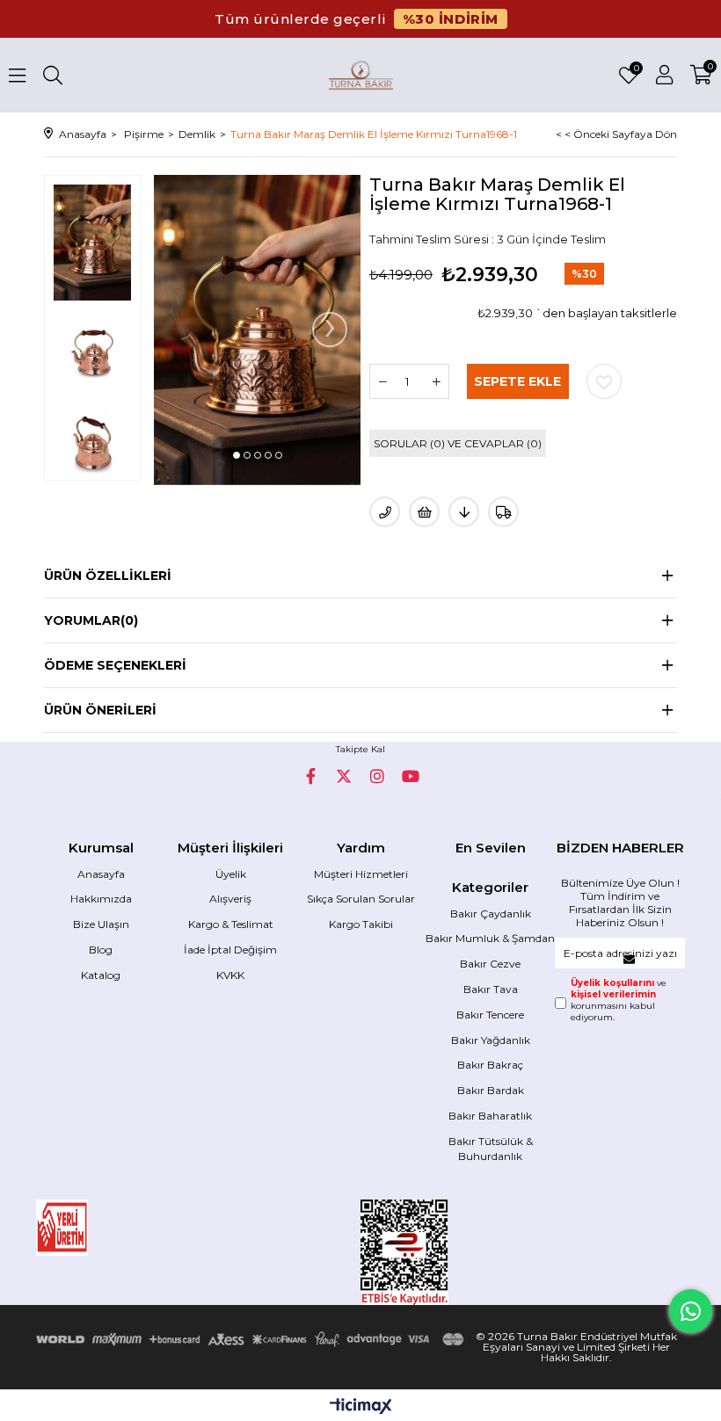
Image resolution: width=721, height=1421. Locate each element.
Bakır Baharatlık (490, 1115)
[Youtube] (410, 776)
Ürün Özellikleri (107, 576)
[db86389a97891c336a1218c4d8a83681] (101, 1227)
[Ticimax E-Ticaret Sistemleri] (361, 1407)
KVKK (230, 975)
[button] (236, 455)
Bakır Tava (490, 989)
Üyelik (230, 874)
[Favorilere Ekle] (604, 381)
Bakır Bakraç (490, 1064)
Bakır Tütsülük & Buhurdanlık (490, 1149)
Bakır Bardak (490, 1090)
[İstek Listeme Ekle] (424, 512)
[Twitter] (343, 776)
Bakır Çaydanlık (490, 913)
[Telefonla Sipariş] (384, 512)
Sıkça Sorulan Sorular (361, 898)
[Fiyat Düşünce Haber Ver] (463, 512)
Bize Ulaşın (101, 924)
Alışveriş (230, 898)
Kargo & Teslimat (230, 924)
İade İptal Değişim (230, 949)
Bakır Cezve (490, 963)
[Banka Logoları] (252, 1338)
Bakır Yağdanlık (490, 1040)
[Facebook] (310, 776)
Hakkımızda (101, 898)
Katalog (100, 975)
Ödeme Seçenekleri (115, 665)
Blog (101, 949)
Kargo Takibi (361, 924)
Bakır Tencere (490, 1014)
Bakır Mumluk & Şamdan (490, 938)
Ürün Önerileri (100, 710)
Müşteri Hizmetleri (361, 874)
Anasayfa (101, 874)
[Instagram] (377, 776)
